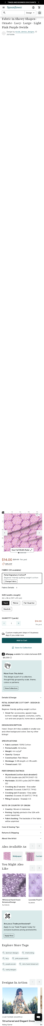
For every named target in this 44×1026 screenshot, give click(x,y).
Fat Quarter (29, 603)
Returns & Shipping (22, 832)
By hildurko (5, 905)
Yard (6, 603)
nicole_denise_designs (24, 32)
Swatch (7, 609)
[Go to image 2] (19, 552)
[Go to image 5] (24, 552)
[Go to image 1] (18, 552)
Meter (16, 603)
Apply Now (9, 936)
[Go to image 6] (25, 552)
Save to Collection (22, 647)
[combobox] (30, 13)
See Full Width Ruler (22, 550)
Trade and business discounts (22, 2)
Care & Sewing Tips (22, 827)
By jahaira (32, 902)
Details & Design (22, 697)
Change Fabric (10, 581)
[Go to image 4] (22, 552)
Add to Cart (22, 640)
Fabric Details (10, 587)
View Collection (11, 688)
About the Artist (22, 838)
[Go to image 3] (21, 552)
